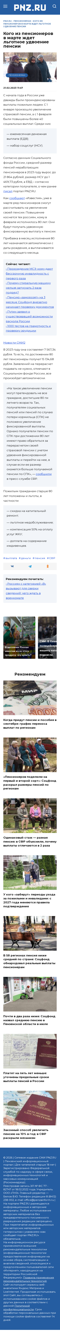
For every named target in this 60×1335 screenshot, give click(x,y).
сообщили (44, 474)
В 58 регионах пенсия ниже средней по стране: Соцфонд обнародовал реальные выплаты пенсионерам (29, 961)
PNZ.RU (7, 21)
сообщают (17, 198)
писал (7, 191)
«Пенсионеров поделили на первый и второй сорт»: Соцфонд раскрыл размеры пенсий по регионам (29, 782)
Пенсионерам (22, 21)
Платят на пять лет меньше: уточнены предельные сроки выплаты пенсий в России (26, 1077)
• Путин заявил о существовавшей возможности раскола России (29, 316)
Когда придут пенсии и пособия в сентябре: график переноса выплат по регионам (29, 723)
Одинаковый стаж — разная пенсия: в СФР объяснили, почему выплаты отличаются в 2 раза (29, 841)
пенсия (40, 558)
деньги (26, 558)
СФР (52, 558)
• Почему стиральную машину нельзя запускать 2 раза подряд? (28, 287)
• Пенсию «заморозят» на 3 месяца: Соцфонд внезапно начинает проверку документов (30, 302)
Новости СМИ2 (14, 342)
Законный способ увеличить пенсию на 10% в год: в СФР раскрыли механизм (25, 1134)
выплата (11, 558)
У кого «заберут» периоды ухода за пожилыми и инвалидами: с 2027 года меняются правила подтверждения (29, 900)
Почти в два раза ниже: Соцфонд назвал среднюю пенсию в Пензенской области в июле (29, 1020)
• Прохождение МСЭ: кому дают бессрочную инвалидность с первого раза (29, 273)
